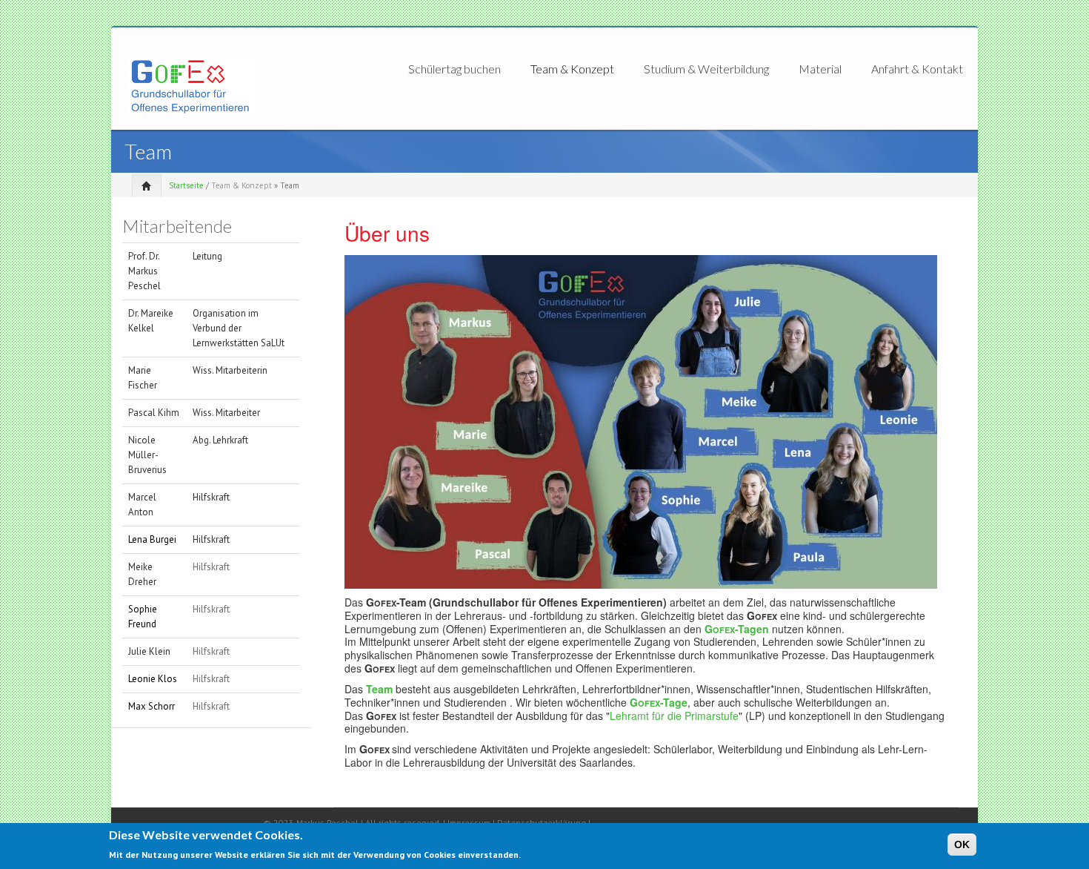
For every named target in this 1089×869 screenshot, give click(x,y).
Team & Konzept (572, 69)
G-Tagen (737, 628)
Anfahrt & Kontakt (917, 69)
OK (962, 844)
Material (820, 69)
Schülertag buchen (454, 69)
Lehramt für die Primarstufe (674, 715)
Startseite (186, 185)
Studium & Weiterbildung (706, 69)
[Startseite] (191, 85)
